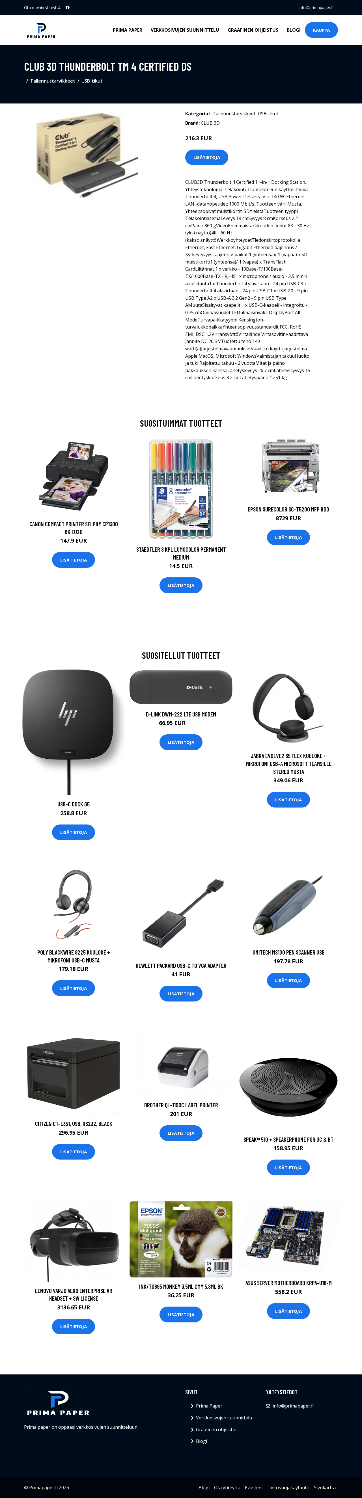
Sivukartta (325, 1487)
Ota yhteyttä (227, 1487)
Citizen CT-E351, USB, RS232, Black (73, 1123)
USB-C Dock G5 (73, 804)
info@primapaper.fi (316, 7)
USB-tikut (92, 81)
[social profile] (67, 7)
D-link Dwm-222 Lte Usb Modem (181, 714)
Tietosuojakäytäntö (288, 1487)
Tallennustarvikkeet (52, 81)
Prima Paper (127, 30)
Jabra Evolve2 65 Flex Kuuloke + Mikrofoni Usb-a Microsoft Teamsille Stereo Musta (288, 763)
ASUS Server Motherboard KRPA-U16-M (288, 1282)
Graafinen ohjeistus (253, 30)
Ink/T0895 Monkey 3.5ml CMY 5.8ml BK (181, 1286)
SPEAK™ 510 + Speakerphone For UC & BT (288, 1139)
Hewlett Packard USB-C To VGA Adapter (181, 965)
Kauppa (321, 30)
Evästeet (254, 1487)
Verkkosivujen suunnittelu (185, 30)
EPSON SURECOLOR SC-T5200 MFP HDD (288, 509)
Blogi (294, 30)
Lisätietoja (206, 157)
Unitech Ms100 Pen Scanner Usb (289, 952)
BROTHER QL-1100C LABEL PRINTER (181, 1104)
